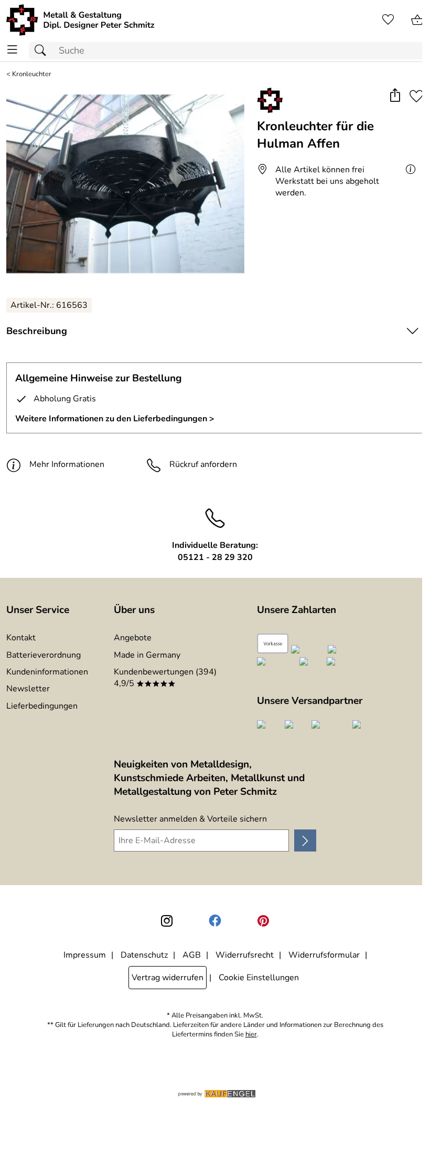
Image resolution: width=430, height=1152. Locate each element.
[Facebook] (215, 920)
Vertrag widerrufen (167, 977)
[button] (394, 96)
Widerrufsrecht (245, 955)
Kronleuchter (31, 74)
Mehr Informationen (66, 464)
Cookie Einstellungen (259, 977)
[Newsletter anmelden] (305, 840)
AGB (191, 955)
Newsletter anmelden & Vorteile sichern (190, 819)
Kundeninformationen (47, 672)
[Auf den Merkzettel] (416, 96)
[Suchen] (43, 50)
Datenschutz (144, 955)
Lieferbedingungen (42, 706)
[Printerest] (263, 920)
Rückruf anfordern (203, 464)
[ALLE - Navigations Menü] (12, 49)
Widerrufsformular (324, 955)
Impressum (84, 955)
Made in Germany (147, 655)
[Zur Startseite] (80, 20)
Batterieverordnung (43, 655)
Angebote (133, 638)
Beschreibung (36, 331)
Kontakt (21, 638)
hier (251, 1034)
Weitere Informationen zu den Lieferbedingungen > (114, 418)
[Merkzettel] (388, 20)
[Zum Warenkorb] (417, 20)
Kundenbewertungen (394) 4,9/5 (165, 677)
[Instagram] (166, 920)
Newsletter (28, 688)
